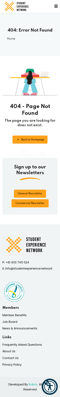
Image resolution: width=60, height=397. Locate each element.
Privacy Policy (12, 365)
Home (11, 38)
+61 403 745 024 (17, 262)
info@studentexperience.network (28, 268)
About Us (8, 351)
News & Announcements (19, 328)
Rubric (33, 384)
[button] (50, 387)
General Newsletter (30, 193)
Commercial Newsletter (30, 203)
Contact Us (10, 358)
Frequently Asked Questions (22, 345)
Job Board (9, 322)
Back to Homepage (32, 139)
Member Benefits (14, 315)
